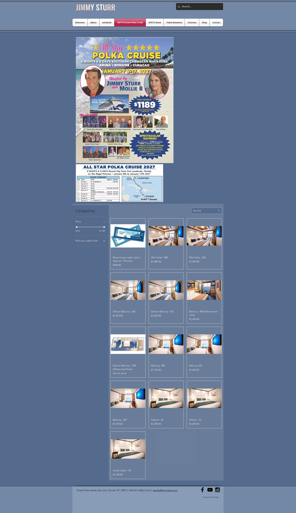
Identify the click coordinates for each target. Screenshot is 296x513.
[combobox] (206, 211)
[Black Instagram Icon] (217, 490)
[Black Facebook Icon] (202, 490)
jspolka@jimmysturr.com (165, 490)
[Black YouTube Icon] (210, 490)
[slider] (76, 227)
